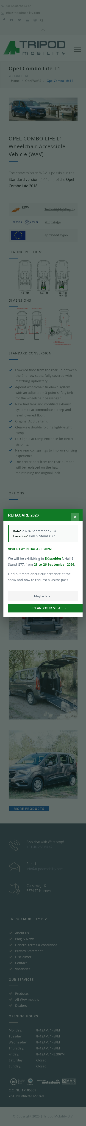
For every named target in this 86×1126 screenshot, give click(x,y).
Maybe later (43, 596)
